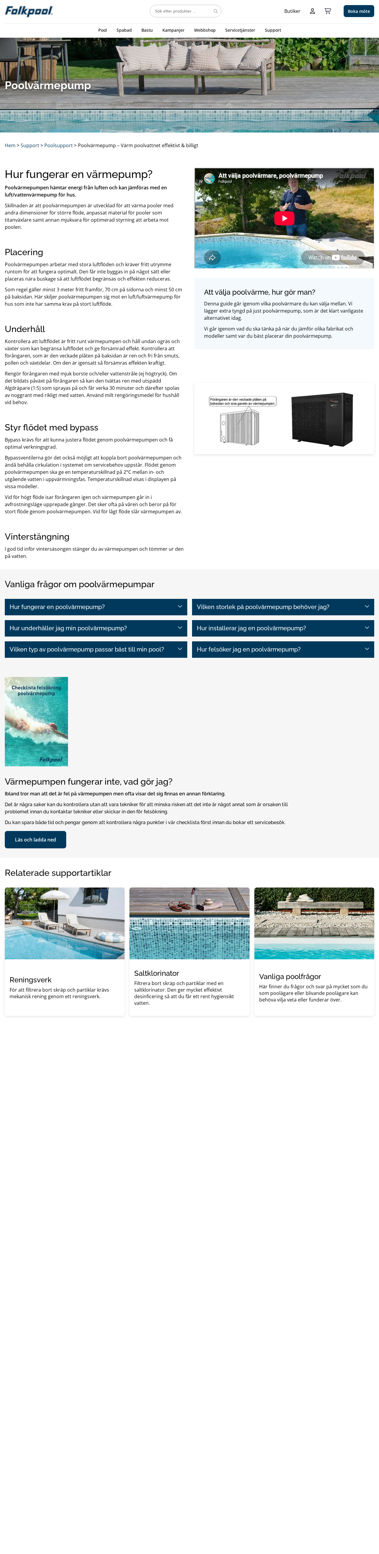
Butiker (292, 11)
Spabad (124, 30)
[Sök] (216, 11)
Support (273, 30)
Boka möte (359, 11)
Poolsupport (58, 145)
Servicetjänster (240, 30)
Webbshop (205, 30)
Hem (10, 145)
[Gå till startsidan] (29, 11)
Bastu (147, 30)
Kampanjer (173, 30)
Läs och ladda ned (35, 839)
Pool (102, 30)
